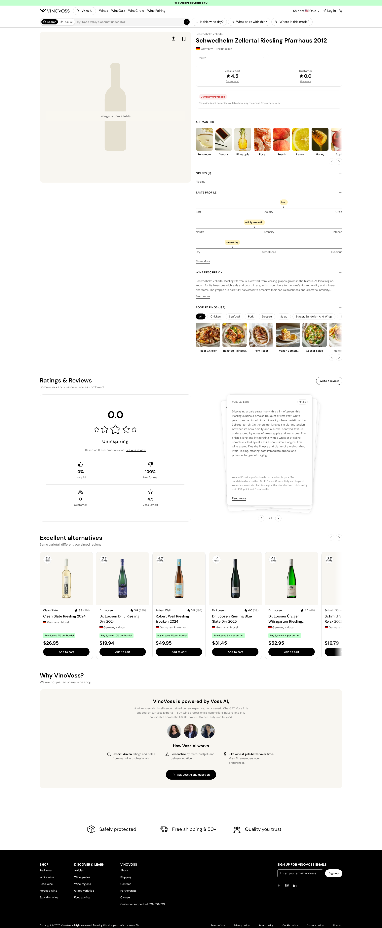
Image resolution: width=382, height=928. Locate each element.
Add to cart (66, 652)
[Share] (173, 39)
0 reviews (305, 81)
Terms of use (218, 925)
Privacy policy (242, 925)
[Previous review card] (261, 518)
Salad (283, 316)
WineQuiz (118, 11)
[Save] (184, 39)
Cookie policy (290, 925)
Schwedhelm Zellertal (209, 34)
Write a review (329, 381)
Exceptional (232, 81)
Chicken (215, 316)
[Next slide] (339, 161)
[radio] (49, 21)
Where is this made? (294, 22)
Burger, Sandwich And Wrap (314, 316)
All (200, 316)
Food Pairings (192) (210, 307)
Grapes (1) (203, 173)
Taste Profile (206, 192)
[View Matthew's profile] (191, 731)
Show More (203, 261)
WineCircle (136, 11)
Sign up (334, 873)
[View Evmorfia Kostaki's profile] (174, 731)
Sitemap (337, 925)
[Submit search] (187, 22)
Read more (203, 296)
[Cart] (340, 11)
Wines (103, 11)
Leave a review (136, 450)
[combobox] (232, 58)
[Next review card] (278, 518)
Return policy (266, 925)
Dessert (267, 316)
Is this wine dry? (211, 22)
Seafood (234, 316)
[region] (267, 22)
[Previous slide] (332, 161)
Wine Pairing (156, 11)
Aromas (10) (205, 122)
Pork (251, 316)
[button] (115, 22)
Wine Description (209, 272)
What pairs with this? (251, 22)
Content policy (315, 925)
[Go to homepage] (55, 11)
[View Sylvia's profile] (208, 731)
